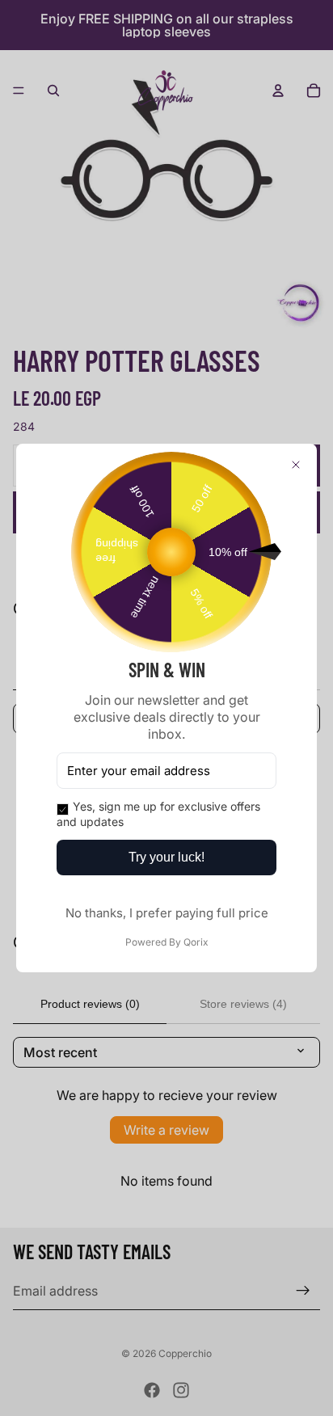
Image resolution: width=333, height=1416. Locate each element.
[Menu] (18, 90)
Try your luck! (166, 857)
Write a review (166, 1130)
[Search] (53, 90)
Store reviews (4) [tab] (243, 1003)
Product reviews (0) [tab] (90, 1003)
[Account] (278, 90)
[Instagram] (181, 1390)
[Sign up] (303, 1291)
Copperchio (185, 1353)
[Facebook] (152, 1390)
